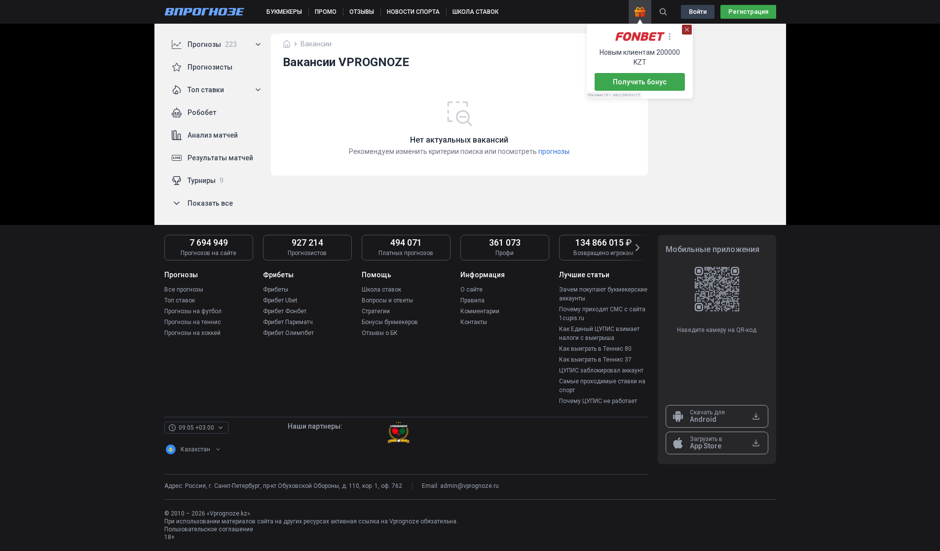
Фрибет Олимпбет (288, 333)
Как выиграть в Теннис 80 (595, 348)
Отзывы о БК (380, 333)
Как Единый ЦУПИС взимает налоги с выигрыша (599, 333)
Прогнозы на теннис (192, 322)
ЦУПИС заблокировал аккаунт (601, 370)
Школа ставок (381, 289)
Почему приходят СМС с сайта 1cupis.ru (602, 314)
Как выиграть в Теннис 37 (595, 359)
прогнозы (553, 151)
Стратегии (376, 311)
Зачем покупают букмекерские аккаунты (603, 294)
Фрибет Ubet (280, 300)
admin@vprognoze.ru (469, 485)
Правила (472, 300)
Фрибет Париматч (288, 322)
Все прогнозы (183, 289)
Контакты (473, 322)
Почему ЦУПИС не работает (598, 401)
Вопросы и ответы (387, 300)
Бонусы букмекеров (390, 322)
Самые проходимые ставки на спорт (602, 386)
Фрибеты (275, 289)
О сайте (471, 289)
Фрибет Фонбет (284, 311)
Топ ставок (179, 300)
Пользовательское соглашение (208, 529)
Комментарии (479, 311)
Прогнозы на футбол (193, 311)
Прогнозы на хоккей (192, 333)
